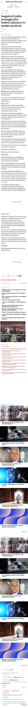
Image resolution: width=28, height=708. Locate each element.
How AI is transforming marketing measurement (14, 312)
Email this (5, 275)
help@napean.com (17, 677)
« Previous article (5, 283)
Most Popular (10, 7)
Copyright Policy (15, 690)
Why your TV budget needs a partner (11, 300)
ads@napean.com (5, 683)
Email (4, 11)
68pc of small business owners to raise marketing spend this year (11, 464)
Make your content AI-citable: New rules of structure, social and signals (12, 309)
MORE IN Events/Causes (7, 404)
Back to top (24, 531)
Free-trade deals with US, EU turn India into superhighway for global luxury (12, 306)
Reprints (14, 275)
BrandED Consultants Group (10, 62)
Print (8, 11)
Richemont (22, 97)
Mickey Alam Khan (7, 34)
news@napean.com (13, 680)
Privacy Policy (6, 690)
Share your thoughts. (9, 280)
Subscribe (17, 7)
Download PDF (6, 277)
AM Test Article (5, 346)
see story (4, 182)
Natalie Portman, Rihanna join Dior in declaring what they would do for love (13, 364)
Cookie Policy (6, 693)
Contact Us (5, 697)
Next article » (23, 283)
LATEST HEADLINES (5, 288)
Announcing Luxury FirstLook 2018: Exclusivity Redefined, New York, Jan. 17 (13, 367)
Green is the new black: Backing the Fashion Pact (14, 348)
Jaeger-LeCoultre (5, 97)
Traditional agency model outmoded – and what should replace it (12, 423)
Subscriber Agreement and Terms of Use (12, 695)
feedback (22, 703)
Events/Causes (4, 13)
